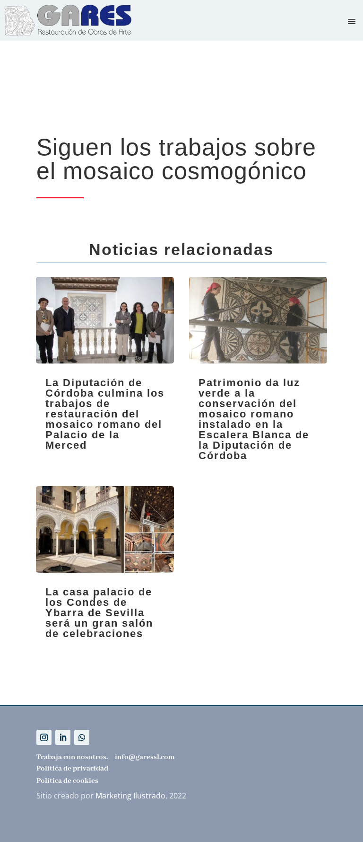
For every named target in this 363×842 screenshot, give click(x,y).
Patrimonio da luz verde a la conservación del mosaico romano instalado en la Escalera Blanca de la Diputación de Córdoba (254, 419)
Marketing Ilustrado (130, 795)
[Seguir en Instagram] (44, 737)
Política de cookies (67, 781)
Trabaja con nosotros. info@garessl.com (105, 757)
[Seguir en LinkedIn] (62, 737)
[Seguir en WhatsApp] (81, 737)
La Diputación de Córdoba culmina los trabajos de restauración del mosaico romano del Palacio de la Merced (104, 414)
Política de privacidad (72, 768)
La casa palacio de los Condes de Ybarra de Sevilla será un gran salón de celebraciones (99, 612)
